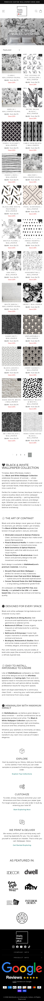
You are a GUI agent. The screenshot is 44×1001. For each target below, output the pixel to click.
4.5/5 (14, 981)
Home (16, 26)
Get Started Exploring (22, 845)
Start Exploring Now (22, 810)
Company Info (21, 952)
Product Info (21, 957)
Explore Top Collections (22, 774)
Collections (24, 26)
